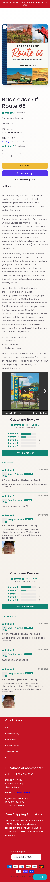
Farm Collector (21, 876)
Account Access (13, 751)
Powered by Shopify (32, 876)
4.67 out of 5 (32, 424)
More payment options (25, 180)
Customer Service (21, 792)
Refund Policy (12, 745)
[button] (8, 112)
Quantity (6, 151)
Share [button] (8, 186)
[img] (8, 470)
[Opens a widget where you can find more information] (40, 877)
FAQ (7, 757)
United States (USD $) (23, 857)
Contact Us (11, 739)
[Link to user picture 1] (8, 547)
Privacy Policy (12, 733)
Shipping (5, 142)
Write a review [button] (25, 452)
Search (8, 727)
